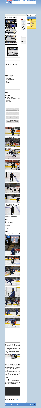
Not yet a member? (29, 17)
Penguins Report (15, 64)
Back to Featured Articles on (10, 399)
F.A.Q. (17, 404)
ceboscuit (33, 23)
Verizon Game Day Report (9, 76)
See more (23, 36)
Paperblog (8, 2)
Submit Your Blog (9, 0)
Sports (22, 42)
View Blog (23, 28)
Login (31, 0)
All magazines (24, 404)
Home (5, 0)
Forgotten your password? (34, 0)
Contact (6, 404)
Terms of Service (12, 404)
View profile (23, 27)
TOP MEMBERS (32, 20)
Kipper (23, 26)
